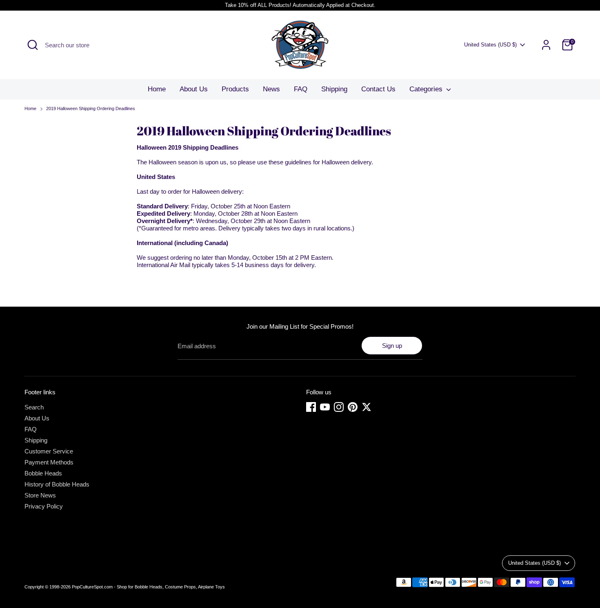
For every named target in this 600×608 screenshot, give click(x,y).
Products (235, 89)
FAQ (300, 89)
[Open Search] (32, 45)
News (271, 89)
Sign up (392, 345)
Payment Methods (48, 462)
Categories (426, 89)
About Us (194, 89)
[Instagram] (339, 407)
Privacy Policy (43, 506)
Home (157, 89)
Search (34, 407)
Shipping (334, 89)
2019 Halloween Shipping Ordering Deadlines (90, 108)
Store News (40, 495)
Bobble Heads (43, 473)
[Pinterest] (353, 407)
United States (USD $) (490, 45)
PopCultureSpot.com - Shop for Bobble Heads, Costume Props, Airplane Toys (148, 586)
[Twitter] (366, 407)
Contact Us (378, 89)
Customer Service (48, 451)
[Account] (546, 45)
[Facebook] (311, 407)
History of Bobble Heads (56, 484)
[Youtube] (325, 407)
